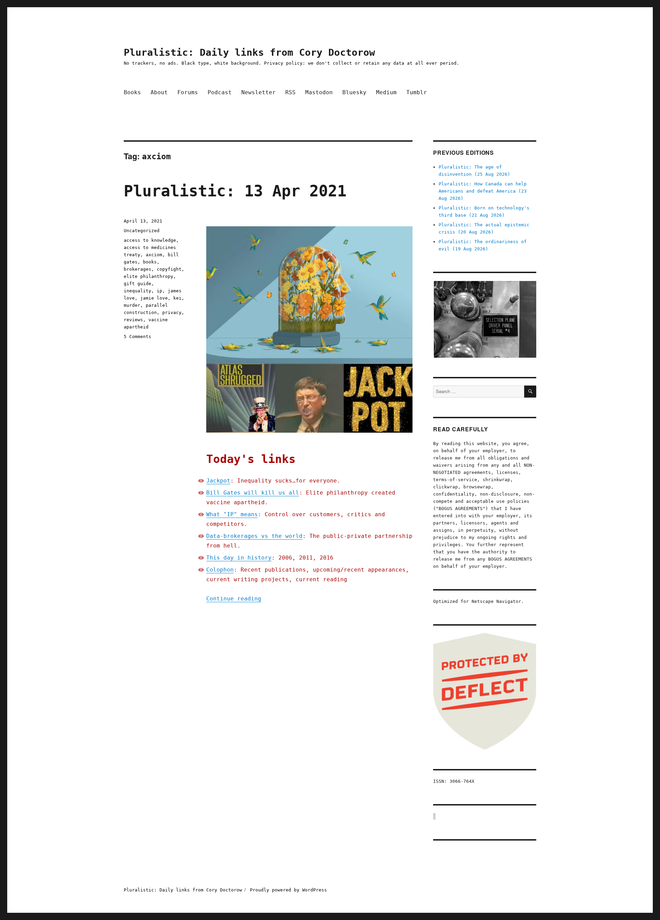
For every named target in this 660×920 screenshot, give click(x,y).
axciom (154, 254)
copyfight (169, 269)
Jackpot (218, 480)
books (150, 261)
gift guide (137, 283)
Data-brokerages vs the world (254, 536)
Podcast (220, 92)
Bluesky (354, 92)
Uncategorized (142, 230)
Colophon (220, 569)
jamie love (154, 298)
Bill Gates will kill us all (252, 492)
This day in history (239, 557)
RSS (290, 92)
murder (132, 305)
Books (132, 92)
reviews (133, 319)
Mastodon (319, 92)
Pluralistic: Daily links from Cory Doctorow (249, 52)
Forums (187, 92)
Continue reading (233, 598)
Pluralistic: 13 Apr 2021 (235, 191)
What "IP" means (232, 514)
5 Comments (137, 336)
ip (159, 290)
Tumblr (416, 92)
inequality (137, 290)
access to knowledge (150, 240)
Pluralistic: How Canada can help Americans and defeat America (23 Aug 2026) (483, 191)
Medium (386, 92)
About (159, 92)
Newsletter (258, 92)
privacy (172, 312)
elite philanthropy (148, 276)
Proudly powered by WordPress (288, 889)
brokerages (137, 269)
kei (177, 298)
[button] (484, 319)
